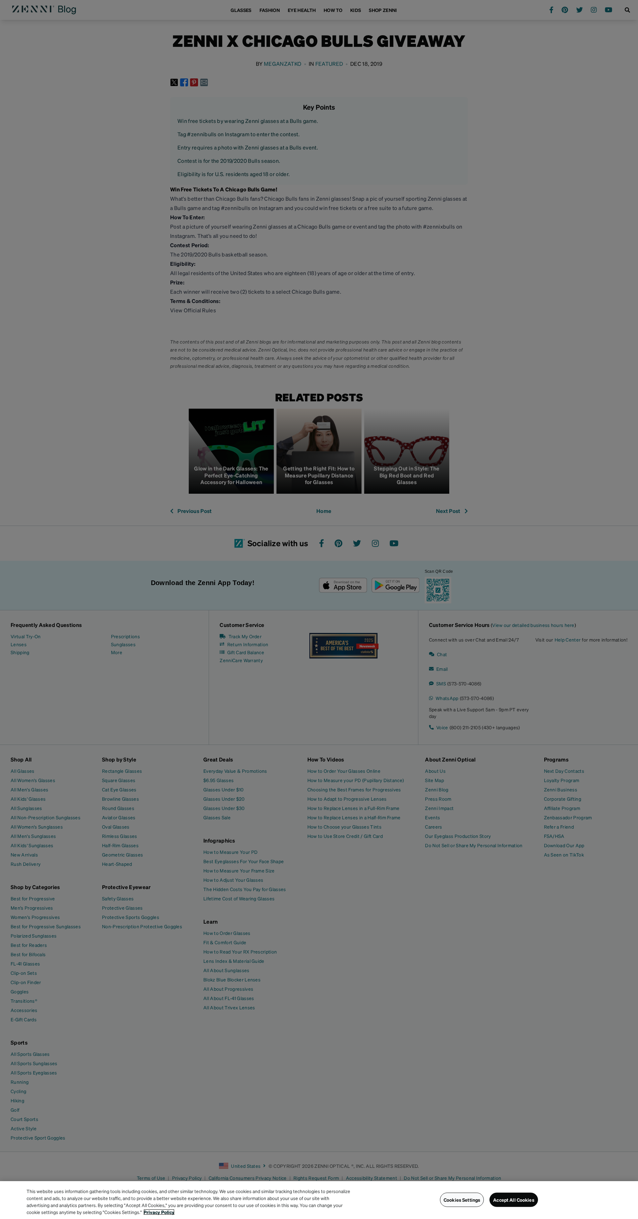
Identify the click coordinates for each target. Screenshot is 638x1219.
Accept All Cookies (513, 1200)
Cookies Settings (462, 1200)
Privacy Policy (159, 1212)
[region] (319, 1200)
